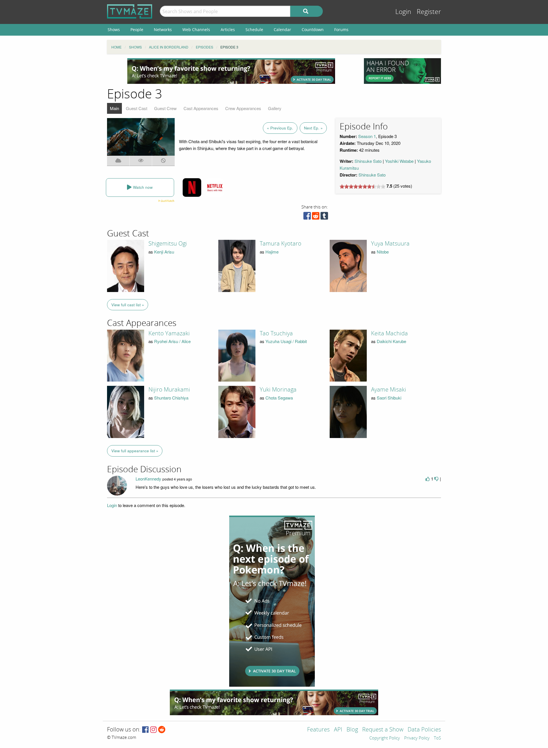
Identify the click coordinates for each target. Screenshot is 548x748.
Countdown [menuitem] (313, 29)
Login (403, 12)
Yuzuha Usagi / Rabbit (286, 341)
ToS (437, 738)
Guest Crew (165, 108)
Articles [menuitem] (228, 29)
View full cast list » (127, 304)
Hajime (272, 252)
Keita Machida (389, 333)
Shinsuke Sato (368, 161)
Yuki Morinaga (278, 389)
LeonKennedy (148, 479)
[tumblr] (324, 217)
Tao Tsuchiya (276, 333)
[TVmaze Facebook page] (145, 730)
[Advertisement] (231, 71)
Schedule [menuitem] (254, 29)
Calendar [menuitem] (282, 29)
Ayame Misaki (388, 389)
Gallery (274, 108)
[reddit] (315, 217)
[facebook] (307, 217)
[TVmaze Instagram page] (153, 730)
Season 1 (367, 136)
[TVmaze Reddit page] (162, 730)
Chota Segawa (279, 398)
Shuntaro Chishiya (171, 398)
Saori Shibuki (389, 398)
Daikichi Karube (391, 341)
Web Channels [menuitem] (196, 29)
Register (429, 12)
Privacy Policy (417, 738)
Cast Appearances (201, 108)
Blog (352, 730)
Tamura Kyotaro (280, 243)
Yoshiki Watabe (399, 161)
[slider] (362, 186)
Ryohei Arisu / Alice (172, 341)
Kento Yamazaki (169, 333)
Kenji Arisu (164, 252)
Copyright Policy (384, 738)
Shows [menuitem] (114, 29)
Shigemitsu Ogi (167, 243)
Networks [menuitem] (163, 29)
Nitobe (383, 252)
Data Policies (424, 730)
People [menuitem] (136, 29)
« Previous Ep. (280, 128)
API (338, 730)
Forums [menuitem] (341, 29)
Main (114, 108)
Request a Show (382, 730)
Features (318, 730)
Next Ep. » (313, 128)
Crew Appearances (243, 108)
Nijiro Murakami (169, 389)
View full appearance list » (134, 450)
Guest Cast (136, 108)
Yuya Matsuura (390, 243)
